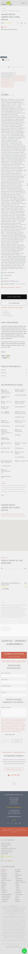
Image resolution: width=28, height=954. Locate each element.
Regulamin (14, 831)
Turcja (3, 887)
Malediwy (4, 873)
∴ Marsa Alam (19, 880)
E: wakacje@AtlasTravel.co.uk (14, 816)
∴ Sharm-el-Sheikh (20, 882)
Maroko (17, 899)
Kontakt (10, 829)
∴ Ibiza (17, 896)
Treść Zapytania (6, 707)
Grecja (17, 883)
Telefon (4, 692)
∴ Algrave (4, 876)
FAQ (14, 830)
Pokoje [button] (3, 370)
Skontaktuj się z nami (15, 769)
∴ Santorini (18, 890)
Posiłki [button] (4, 372)
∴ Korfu (17, 885)
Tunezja (3, 885)
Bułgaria (17, 869)
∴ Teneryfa (4, 901)
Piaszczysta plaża (18, 79)
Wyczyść (17, 740)
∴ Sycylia (3, 892)
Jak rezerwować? (6, 830)
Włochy (3, 889)
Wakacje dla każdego (7, 73)
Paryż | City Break (6, 880)
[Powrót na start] (6, 3)
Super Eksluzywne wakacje (8, 848)
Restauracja (19, 448)
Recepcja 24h (5, 448)
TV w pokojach (6, 466)
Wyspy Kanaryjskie (6, 894)
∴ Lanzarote (4, 899)
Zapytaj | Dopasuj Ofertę (14, 296)
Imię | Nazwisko (6, 673)
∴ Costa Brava (19, 894)
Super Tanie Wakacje (6, 850)
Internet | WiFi (20, 417)
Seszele (3, 882)
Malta (17, 897)
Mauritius (4, 869)
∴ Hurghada (18, 878)
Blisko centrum (19, 76)
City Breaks (4, 846)
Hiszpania (17, 892)
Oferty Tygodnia (5, 843)
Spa (12, 452)
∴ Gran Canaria (5, 897)
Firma (5, 829)
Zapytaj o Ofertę (22, 830)
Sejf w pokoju (19, 457)
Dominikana (18, 875)
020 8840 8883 (15, 303)
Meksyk (11, 10)
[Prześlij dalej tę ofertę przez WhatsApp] (21, 23)
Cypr (16, 873)
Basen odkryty (20, 406)
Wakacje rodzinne (6, 76)
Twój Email (4, 679)
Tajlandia (4, 883)
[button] (24, 3)
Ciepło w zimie (5, 79)
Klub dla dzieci (20, 426)
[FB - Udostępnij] (18, 23)
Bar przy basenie (20, 395)
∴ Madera (3, 878)
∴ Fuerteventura (5, 896)
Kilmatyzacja (5, 426)
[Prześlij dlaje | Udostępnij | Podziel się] (25, 23)
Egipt (16, 876)
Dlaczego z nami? (20, 829)
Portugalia (4, 875)
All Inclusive (9, 856)
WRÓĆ (4, 8)
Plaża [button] (3, 375)
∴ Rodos (17, 889)
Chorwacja (18, 871)
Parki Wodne (4, 853)
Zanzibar (17, 901)
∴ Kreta (17, 887)
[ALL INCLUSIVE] (14, 185)
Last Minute (8, 860)
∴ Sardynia (4, 890)
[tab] (4, 27)
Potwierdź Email (6, 686)
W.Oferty (3, 10)
